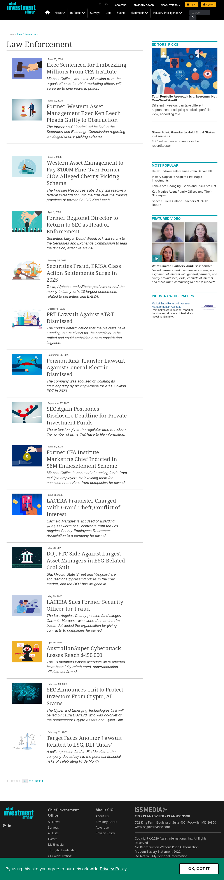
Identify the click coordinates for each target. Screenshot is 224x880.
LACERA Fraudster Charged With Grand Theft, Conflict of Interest (83, 507)
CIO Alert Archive (60, 856)
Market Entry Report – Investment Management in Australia (171, 305)
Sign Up (209, 4)
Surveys (95, 12)
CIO (137, 816)
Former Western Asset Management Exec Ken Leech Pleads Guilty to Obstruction (84, 113)
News (58, 12)
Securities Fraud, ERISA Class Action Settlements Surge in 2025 (84, 273)
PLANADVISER (153, 816)
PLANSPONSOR (178, 816)
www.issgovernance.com (152, 827)
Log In (192, 4)
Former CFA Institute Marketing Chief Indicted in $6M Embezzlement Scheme (82, 459)
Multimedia (137, 12)
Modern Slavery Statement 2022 (157, 851)
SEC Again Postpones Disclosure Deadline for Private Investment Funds (87, 416)
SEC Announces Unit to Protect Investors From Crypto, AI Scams (85, 696)
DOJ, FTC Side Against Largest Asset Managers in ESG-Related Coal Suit (86, 560)
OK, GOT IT (199, 868)
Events (121, 12)
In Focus (75, 12)
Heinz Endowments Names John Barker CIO (182, 171)
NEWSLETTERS (169, 5)
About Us (120, 5)
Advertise (102, 827)
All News (54, 822)
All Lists (53, 833)
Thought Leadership (62, 850)
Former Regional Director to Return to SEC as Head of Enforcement (82, 225)
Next (38, 780)
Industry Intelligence (165, 12)
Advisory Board (144, 5)
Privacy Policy (113, 868)
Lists (108, 12)
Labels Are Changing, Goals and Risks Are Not (184, 186)
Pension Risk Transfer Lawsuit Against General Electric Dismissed (86, 367)
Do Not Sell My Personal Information (161, 856)
